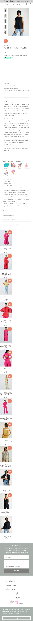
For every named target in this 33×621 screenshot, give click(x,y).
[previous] (9, 22)
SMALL (14, 65)
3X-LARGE (7, 73)
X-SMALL (7, 65)
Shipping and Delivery (9, 215)
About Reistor (6, 210)
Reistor (6, 45)
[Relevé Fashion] (16, 4)
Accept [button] (16, 618)
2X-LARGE (20, 69)
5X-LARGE (22, 73)
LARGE (6, 69)
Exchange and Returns (9, 219)
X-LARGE (13, 69)
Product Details (7, 157)
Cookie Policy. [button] (14, 613)
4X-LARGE (15, 73)
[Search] (27, 4)
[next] (27, 22)
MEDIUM (20, 65)
